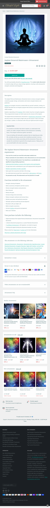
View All (20, 335)
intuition (12, 208)
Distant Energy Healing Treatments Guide (11, 435)
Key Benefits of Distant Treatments (11, 442)
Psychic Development (10, 250)
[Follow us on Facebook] (3, 491)
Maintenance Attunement (35, 116)
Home (4, 11)
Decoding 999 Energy (8, 440)
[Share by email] (44, 66)
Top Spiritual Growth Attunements (35, 436)
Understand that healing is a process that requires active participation (23, 164)
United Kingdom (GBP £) (8, 485)
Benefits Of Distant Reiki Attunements (12, 446)
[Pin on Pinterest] (39, 66)
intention (20, 112)
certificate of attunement (13, 225)
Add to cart (14, 75)
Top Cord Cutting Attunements (34, 442)
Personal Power (38, 248)
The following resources (37, 457)
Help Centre (16, 230)
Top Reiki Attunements (32, 440)
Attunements (20, 244)
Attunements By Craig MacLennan (32, 244)
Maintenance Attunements (13, 248)
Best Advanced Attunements (34, 434)
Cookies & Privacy (7, 463)
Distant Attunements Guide (9, 432)
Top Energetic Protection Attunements (36, 432)
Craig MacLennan (9, 66)
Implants (7, 105)
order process (32, 173)
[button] (5, 316)
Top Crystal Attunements (33, 445)
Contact (4, 476)
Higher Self (29, 246)
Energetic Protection (21, 246)
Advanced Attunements (10, 244)
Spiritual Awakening (20, 250)
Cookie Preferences (7, 457)
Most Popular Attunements (27, 248)
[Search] (39, 5)
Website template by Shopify (9, 502)
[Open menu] (3, 5)
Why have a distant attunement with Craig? (15, 232)
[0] (47, 6)
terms (40, 173)
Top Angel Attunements (33, 438)
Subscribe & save (42, 1)
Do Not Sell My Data (7, 459)
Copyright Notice (7, 468)
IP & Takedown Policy (8, 470)
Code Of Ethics (6, 472)
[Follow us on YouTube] (8, 491)
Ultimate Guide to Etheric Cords (10, 438)
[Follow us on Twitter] (6, 491)
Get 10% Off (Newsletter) (9, 453)
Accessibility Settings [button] (8, 455)
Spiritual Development (31, 250)
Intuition (34, 246)
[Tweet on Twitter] (42, 66)
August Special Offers (25, 1)
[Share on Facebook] (37, 66)
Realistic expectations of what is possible (16, 168)
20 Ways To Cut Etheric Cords (10, 444)
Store (38, 250)
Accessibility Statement (8, 461)
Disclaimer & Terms (7, 465)
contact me (23, 230)
